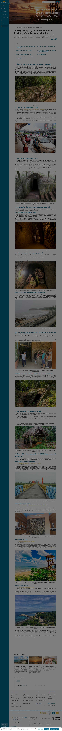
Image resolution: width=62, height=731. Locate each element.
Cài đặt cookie (40, 729)
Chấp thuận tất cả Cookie (54, 729)
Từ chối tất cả (46, 729)
